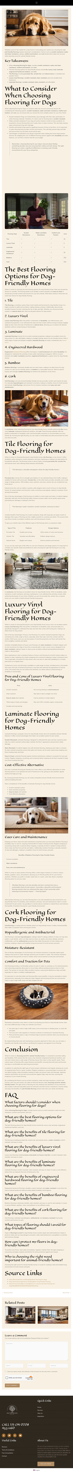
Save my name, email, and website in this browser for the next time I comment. (32, 1371)
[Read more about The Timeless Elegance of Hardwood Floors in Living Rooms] (20, 1315)
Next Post (67, 1293)
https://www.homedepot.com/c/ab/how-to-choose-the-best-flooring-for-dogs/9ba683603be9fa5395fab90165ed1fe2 (32, 1285)
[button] (36, 3)
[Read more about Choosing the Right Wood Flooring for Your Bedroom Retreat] (53, 1315)
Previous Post (7, 1293)
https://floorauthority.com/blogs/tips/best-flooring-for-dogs (28, 1279)
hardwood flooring (19, 352)
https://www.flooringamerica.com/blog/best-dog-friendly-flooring (30, 1282)
